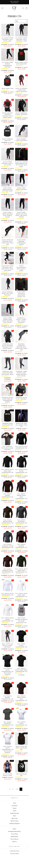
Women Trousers (14, 821)
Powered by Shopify (14, 853)
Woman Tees (14, 818)
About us (14, 841)
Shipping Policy (14, 836)
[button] (5, 42)
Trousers (14, 808)
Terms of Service (14, 839)
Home (14, 803)
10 (17, 789)
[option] (14, 2)
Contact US (14, 797)
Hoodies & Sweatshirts (14, 823)
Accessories (14, 805)
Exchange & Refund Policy (14, 831)
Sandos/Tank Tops (14, 813)
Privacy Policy (14, 834)
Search (14, 829)
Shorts (14, 816)
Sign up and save (14, 846)
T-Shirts (14, 810)
